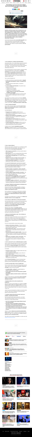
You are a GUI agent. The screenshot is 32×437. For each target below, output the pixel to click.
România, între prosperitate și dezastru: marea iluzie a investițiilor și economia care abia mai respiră (18, 340)
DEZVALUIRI (3, 2)
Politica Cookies (7, 431)
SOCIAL (20, 2)
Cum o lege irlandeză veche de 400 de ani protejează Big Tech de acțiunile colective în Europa (17, 350)
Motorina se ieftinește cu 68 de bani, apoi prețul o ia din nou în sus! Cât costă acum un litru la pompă (8, 399)
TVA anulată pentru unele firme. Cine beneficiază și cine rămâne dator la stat (23, 399)
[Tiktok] (5, 1)
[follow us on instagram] (13, 336)
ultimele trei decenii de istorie (10, 317)
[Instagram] (3, 1)
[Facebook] (2, 1)
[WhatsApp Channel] (9, 1)
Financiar (14, 2)
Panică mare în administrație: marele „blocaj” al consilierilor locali (23, 412)
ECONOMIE (17, 2)
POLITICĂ (11, 2)
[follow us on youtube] (7, 336)
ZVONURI (26, 2)
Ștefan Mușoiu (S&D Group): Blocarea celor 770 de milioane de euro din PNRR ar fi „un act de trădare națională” (9, 412)
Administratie (19, 410)
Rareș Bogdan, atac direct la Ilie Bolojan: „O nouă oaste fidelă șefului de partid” (23, 425)
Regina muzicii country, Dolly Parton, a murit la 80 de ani (23, 386)
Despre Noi (20, 431)
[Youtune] (7, 1)
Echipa (28, 431)
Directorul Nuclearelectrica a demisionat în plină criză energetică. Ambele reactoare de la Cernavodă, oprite (8, 425)
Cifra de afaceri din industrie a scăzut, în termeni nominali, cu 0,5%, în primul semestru (18, 354)
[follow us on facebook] (19, 336)
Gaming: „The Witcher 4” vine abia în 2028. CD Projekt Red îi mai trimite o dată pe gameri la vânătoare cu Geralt (9, 387)
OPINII (23, 2)
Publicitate (24, 431)
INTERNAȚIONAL (30, 2)
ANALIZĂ (10, 338)
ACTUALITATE (7, 2)
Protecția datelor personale (14, 431)
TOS (3, 431)
